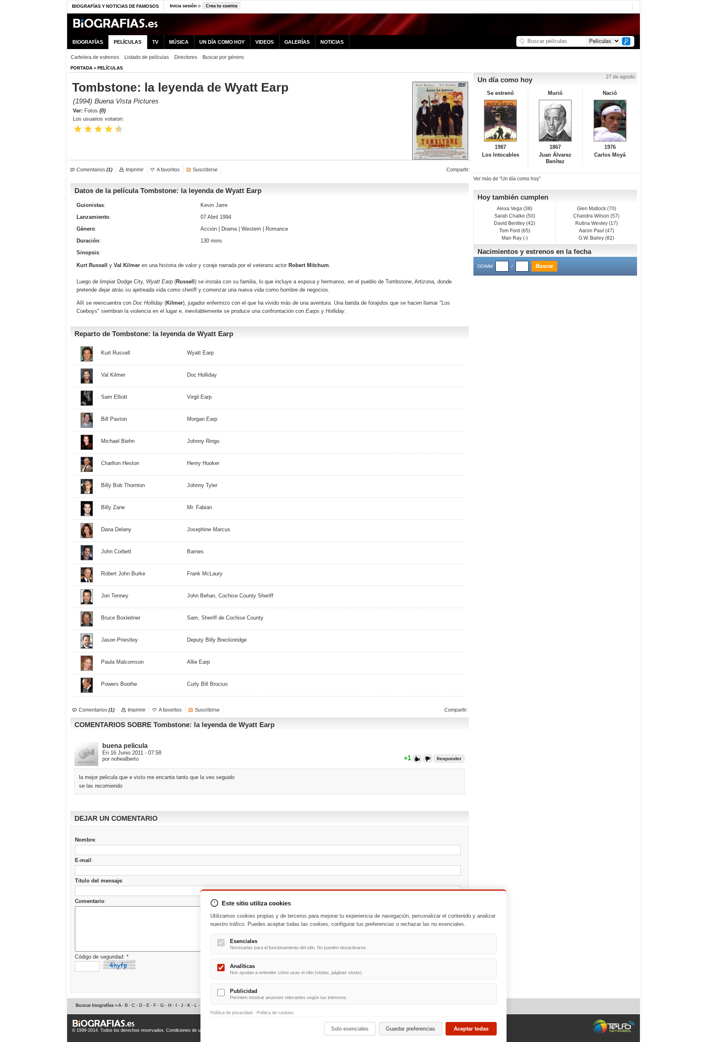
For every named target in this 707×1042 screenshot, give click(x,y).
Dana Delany (116, 529)
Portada (81, 67)
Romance (277, 229)
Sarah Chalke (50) (514, 216)
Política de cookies (275, 1012)
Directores (185, 57)
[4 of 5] (109, 129)
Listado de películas (146, 57)
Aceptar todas (471, 1029)
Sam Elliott (114, 397)
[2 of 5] (88, 129)
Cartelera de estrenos (95, 57)
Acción (208, 229)
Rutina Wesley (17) (596, 223)
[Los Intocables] (500, 120)
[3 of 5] (98, 129)
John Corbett (116, 551)
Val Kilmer (127, 265)
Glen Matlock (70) (596, 208)
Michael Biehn (118, 441)
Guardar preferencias (410, 1029)
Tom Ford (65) (514, 231)
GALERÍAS (297, 42)
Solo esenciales (350, 1029)
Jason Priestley (119, 640)
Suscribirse (205, 170)
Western (251, 229)
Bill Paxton (114, 419)
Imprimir (135, 170)
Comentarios (95, 170)
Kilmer (174, 303)
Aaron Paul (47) (596, 231)
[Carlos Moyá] (610, 120)
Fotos (95, 111)
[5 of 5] (119, 129)
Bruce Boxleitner (120, 618)
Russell (185, 281)
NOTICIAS (332, 42)
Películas (110, 67)
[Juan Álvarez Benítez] (555, 120)
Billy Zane (113, 507)
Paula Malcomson (122, 662)
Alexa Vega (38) (514, 208)
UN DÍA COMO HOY (222, 42)
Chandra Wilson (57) (596, 216)
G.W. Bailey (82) (596, 238)
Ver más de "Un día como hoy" (506, 179)
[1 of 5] (78, 129)
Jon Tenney (114, 596)
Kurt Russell (92, 265)
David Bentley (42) (514, 223)
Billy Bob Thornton (123, 485)
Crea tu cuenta (221, 5)
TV (155, 42)
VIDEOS (264, 42)
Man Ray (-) (515, 238)
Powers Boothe (119, 684)
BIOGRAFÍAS (87, 42)
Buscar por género (223, 57)
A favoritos (168, 170)
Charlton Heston (120, 463)
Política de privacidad (231, 1012)
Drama (229, 229)
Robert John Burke (123, 573)
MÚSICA (179, 42)
